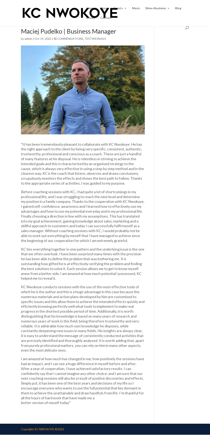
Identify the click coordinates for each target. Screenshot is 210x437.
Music (136, 8)
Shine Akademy (155, 8)
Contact (106, 17)
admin (28, 38)
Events (118, 8)
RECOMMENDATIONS (68, 38)
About (104, 8)
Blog (178, 8)
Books (91, 17)
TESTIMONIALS (95, 38)
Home (91, 8)
